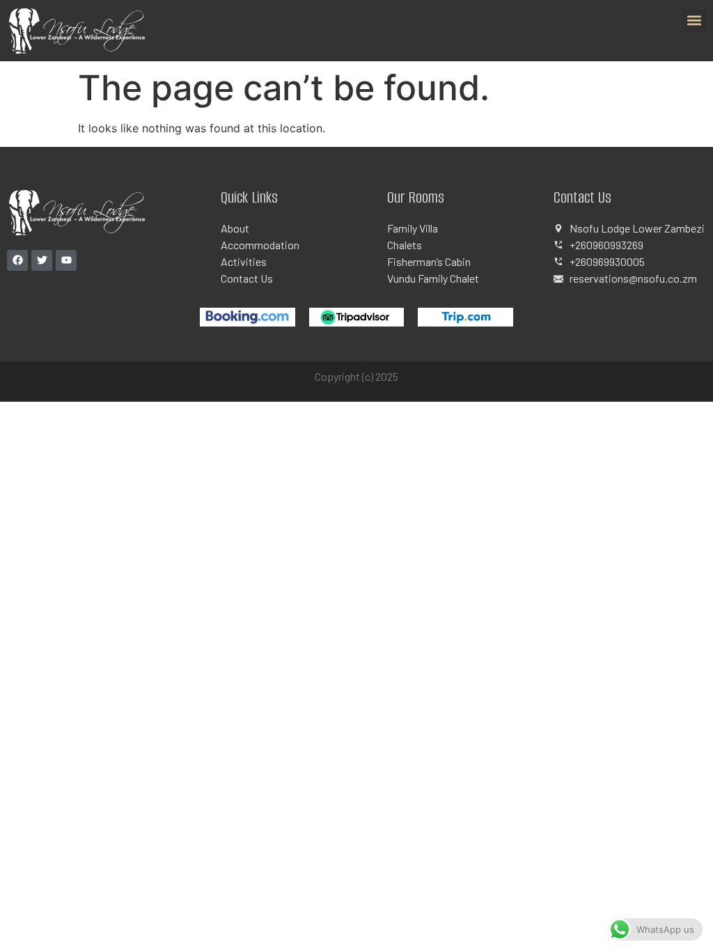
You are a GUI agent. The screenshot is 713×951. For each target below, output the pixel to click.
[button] (694, 20)
